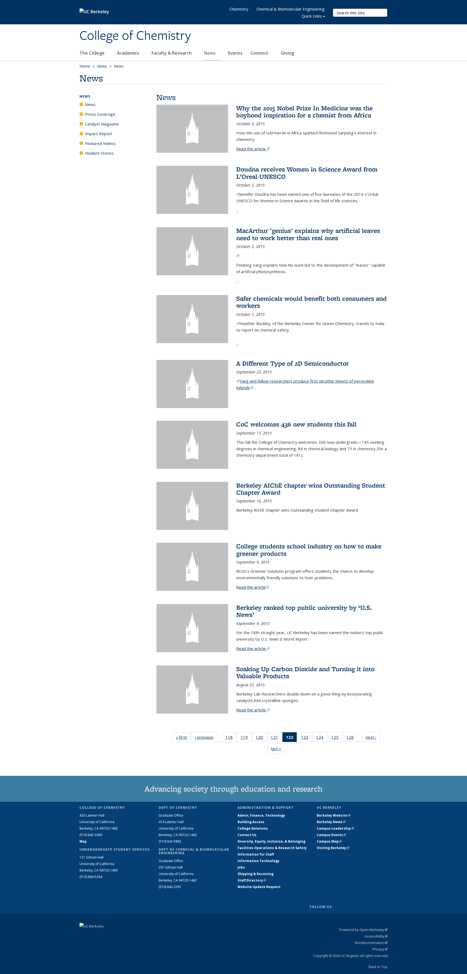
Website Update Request (259, 886)
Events (235, 53)
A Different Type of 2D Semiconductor (292, 363)
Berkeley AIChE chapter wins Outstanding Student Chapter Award (310, 488)
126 (351, 738)
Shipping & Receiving (255, 874)
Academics (128, 53)
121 (276, 738)
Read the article (252, 587)
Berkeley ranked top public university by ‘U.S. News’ (304, 611)
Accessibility (376, 936)
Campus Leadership (335, 828)
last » (278, 748)
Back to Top (378, 966)
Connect (260, 53)
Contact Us (247, 835)
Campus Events (331, 835)
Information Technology (258, 861)
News (210, 53)
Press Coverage (100, 114)
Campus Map (329, 841)
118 (230, 738)
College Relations (253, 828)
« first (183, 737)
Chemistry (238, 9)
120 (261, 738)
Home (84, 66)
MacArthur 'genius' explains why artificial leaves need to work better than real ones (308, 234)
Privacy (380, 949)
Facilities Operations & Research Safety (272, 848)
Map (83, 841)
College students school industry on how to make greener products (308, 549)
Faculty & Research (172, 53)
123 (306, 738)
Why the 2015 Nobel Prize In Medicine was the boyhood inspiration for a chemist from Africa (304, 111)
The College (92, 53)
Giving (287, 53)
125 (336, 738)
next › (373, 737)
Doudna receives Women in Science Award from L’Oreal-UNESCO (307, 172)
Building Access (251, 822)
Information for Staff (256, 854)
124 (321, 738)
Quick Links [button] (312, 16)
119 (246, 738)
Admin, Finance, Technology (261, 815)
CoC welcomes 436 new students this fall (296, 424)
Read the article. (253, 148)
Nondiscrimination (371, 942)
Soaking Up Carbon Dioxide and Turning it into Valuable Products (305, 672)
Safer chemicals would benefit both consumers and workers (311, 302)
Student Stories (99, 153)
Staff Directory (252, 880)
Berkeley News (331, 822)
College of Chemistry (135, 36)
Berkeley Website (334, 815)
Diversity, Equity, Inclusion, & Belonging (271, 841)
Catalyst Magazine (102, 124)
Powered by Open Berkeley (363, 929)
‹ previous (206, 737)
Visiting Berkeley (333, 848)
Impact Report (98, 133)
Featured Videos (100, 143)
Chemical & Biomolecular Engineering (290, 9)
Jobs (241, 867)
